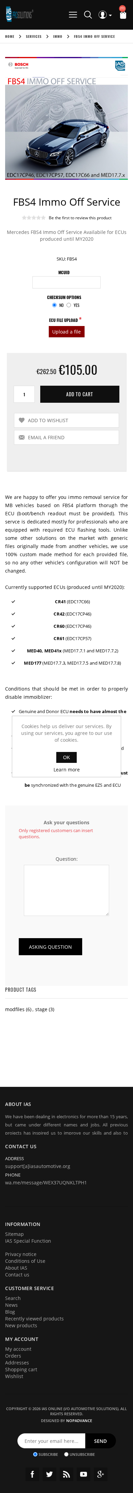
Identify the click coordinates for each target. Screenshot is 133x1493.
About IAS (16, 1268)
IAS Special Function (28, 1241)
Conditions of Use (25, 1261)
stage (41, 1009)
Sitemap (14, 1234)
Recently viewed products (34, 1318)
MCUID (64, 272)
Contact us (17, 1274)
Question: (67, 859)
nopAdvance (79, 1420)
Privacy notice (20, 1254)
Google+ (100, 1474)
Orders (13, 1355)
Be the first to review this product (80, 218)
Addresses (17, 1362)
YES (76, 305)
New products (21, 1325)
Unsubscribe (82, 1454)
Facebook (32, 1474)
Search (13, 1298)
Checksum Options (64, 297)
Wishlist (14, 1376)
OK (66, 757)
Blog (10, 1312)
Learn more (67, 769)
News (11, 1305)
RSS (66, 1474)
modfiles (15, 1009)
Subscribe (48, 1454)
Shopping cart (21, 1369)
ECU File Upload (64, 320)
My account (18, 1349)
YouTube (83, 1474)
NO (61, 305)
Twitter (49, 1474)
